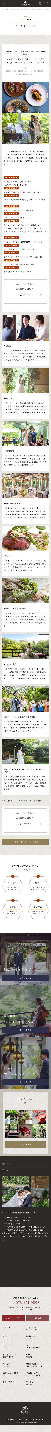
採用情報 (39, 1420)
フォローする (25, 1144)
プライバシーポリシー (25, 1420)
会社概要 (11, 1420)
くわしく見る (25, 978)
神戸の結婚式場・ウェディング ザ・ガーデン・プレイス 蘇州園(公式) (25, 3)
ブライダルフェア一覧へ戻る (25, 842)
